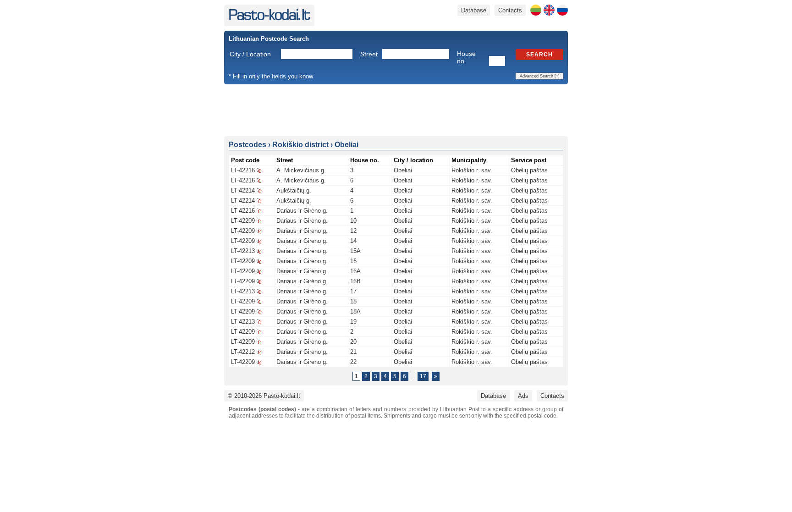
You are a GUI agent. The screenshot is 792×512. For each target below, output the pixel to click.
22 (353, 361)
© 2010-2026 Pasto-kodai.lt (264, 395)
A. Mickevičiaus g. (301, 170)
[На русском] (562, 10)
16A (355, 271)
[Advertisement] (396, 109)
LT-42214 (243, 190)
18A (355, 311)
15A (355, 251)
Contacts (510, 10)
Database (473, 10)
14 (353, 240)
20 (353, 341)
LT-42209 (243, 220)
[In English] (549, 10)
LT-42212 (243, 351)
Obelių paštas (529, 170)
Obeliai (403, 170)
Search (539, 54)
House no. (466, 57)
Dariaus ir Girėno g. (302, 210)
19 (353, 321)
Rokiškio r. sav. (471, 170)
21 (353, 351)
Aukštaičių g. (293, 190)
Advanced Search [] (540, 76)
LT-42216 (243, 170)
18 (353, 301)
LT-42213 (243, 251)
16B (355, 281)
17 (353, 291)
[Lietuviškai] (535, 10)
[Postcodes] (269, 18)
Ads (523, 395)
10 (353, 220)
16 (353, 261)
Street (369, 54)
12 (353, 230)
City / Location (250, 54)
